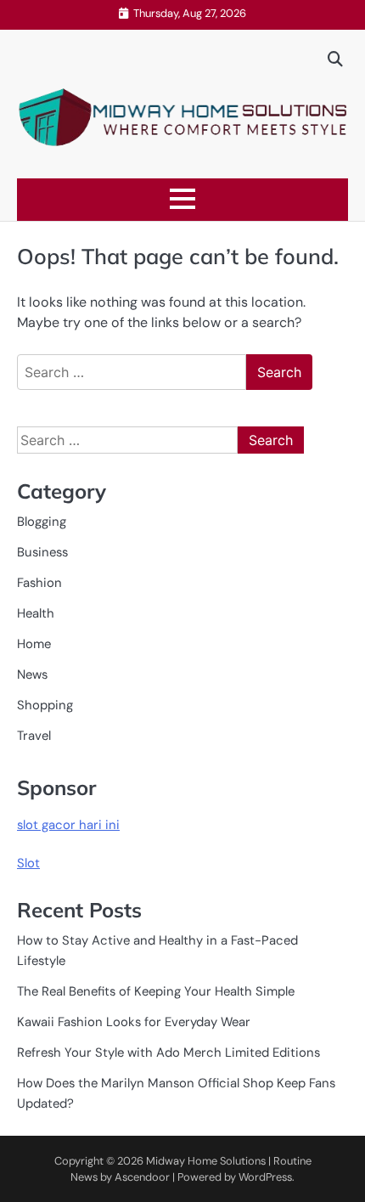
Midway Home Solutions (206, 1161)
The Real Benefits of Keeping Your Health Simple (156, 991)
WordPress (265, 1177)
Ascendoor (142, 1177)
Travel (34, 735)
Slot (28, 863)
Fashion (39, 582)
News (32, 674)
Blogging (41, 521)
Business (42, 552)
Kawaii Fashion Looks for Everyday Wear (133, 1021)
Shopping (45, 705)
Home (34, 643)
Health (35, 613)
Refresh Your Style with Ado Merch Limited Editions (168, 1052)
